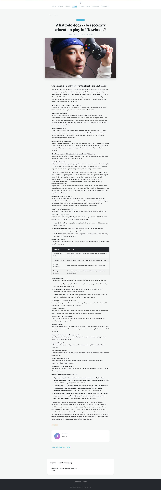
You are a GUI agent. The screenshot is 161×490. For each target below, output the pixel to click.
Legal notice (77, 481)
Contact (85, 481)
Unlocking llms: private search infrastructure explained (64, 469)
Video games (105, 6)
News (88, 6)
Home (54, 6)
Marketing (81, 6)
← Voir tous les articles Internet (60, 447)
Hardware (60, 6)
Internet (74, 6)
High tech (67, 6)
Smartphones (95, 6)
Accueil (51, 15)
